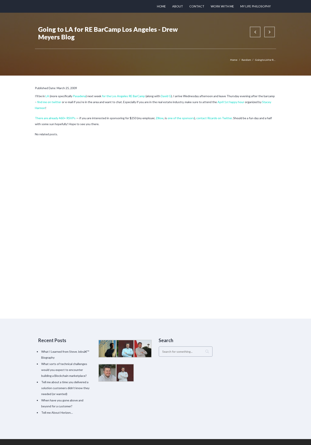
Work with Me (222, 6)
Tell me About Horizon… (57, 412)
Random (246, 59)
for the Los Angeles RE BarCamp (123, 96)
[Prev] (255, 32)
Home (161, 6)
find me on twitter (49, 102)
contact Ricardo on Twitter (214, 118)
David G (166, 96)
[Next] (269, 32)
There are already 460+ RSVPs (55, 118)
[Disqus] (155, 200)
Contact (196, 6)
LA (47, 96)
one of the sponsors (181, 118)
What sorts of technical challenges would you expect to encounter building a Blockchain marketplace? (64, 369)
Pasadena (79, 96)
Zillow (160, 118)
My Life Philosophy (255, 6)
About (177, 6)
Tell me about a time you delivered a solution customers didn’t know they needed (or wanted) (65, 388)
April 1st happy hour (230, 102)
